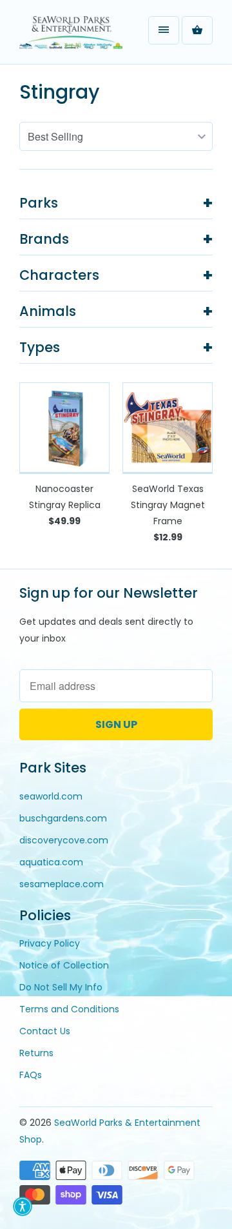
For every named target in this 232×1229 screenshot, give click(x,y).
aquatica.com (51, 862)
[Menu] (163, 30)
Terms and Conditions (69, 1009)
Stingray (59, 92)
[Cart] (197, 30)
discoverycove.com (63, 840)
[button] (22, 1206)
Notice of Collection (64, 965)
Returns (36, 1053)
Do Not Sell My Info (60, 987)
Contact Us (44, 1031)
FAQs (30, 1074)
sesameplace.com (61, 884)
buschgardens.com (63, 818)
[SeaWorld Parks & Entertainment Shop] (70, 37)
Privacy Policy (49, 943)
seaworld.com (50, 796)
